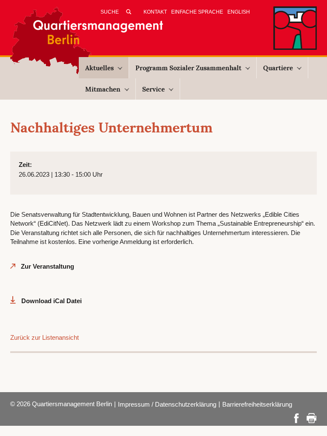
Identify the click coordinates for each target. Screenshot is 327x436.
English (238, 12)
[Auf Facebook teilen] (296, 417)
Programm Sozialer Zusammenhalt (188, 68)
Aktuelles (99, 68)
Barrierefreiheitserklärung (257, 404)
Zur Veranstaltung (47, 266)
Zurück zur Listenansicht (44, 337)
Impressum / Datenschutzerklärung (167, 404)
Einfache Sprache (197, 12)
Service (153, 89)
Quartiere (278, 68)
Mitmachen (102, 89)
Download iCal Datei (51, 300)
